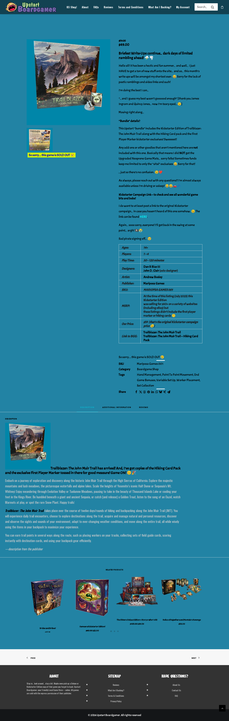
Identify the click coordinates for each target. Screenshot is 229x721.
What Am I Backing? (159, 7)
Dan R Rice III (151, 267)
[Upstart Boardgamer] (30, 7)
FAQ (176, 695)
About (85, 7)
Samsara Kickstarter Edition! (92, 626)
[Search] (202, 7)
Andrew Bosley (152, 277)
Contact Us (176, 690)
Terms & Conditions (116, 695)
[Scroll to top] (222, 707)
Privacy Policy (115, 701)
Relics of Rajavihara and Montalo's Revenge (182, 620)
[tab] (117, 408)
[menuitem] (71, 7)
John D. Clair (151, 271)
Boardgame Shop (148, 369)
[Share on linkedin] (152, 392)
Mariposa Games (153, 283)
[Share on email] (169, 392)
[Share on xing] (165, 392)
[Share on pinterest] (148, 392)
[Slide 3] (118, 631)
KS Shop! (72, 7)
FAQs (96, 7)
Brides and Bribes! (48, 628)
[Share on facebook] (136, 392)
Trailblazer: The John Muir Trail (162, 332)
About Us (176, 684)
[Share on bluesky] (160, 392)
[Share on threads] (144, 392)
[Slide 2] (114, 631)
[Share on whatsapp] (156, 392)
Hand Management (149, 375)
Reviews (108, 7)
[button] (68, 82)
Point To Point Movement (177, 375)
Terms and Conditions (130, 7)
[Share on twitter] (140, 392)
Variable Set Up (165, 380)
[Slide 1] (111, 631)
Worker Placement (188, 380)
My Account (183, 7)
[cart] (222, 7)
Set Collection (145, 386)
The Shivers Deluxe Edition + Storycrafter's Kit (137, 620)
